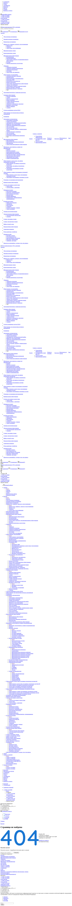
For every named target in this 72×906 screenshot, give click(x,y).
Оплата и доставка (10, 767)
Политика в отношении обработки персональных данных (14, 871)
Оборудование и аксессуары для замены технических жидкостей (24, 683)
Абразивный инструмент (18, 664)
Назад (7, 488)
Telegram (7, 815)
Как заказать (4, 864)
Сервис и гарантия (10, 757)
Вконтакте (7, 814)
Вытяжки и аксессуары (17, 585)
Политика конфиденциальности (8, 874)
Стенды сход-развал (5, 860)
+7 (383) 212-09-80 (5, 15)
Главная (8, 490)
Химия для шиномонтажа (18, 673)
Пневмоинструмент (13, 706)
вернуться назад (45, 841)
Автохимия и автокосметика (16, 597)
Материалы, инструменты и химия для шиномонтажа (22, 625)
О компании (3, 867)
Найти (2, 904)
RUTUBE (5, 818)
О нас (2, 869)
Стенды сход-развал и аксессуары (17, 700)
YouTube (7, 817)
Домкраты (11, 526)
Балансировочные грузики (18, 640)
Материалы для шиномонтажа (8, 861)
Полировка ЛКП (16, 544)
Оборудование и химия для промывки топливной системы (23, 691)
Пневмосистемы (13, 744)
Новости (3, 870)
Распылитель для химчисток (18, 557)
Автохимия (3, 862)
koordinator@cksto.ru (7, 811)
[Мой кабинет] (1, 460)
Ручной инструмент (14, 718)
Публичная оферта (5, 873)
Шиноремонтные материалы (19, 649)
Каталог (8, 499)
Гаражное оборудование (15, 572)
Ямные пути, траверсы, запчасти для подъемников (21, 506)
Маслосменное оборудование (16, 616)
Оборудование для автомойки (16, 537)
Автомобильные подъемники (8, 856)
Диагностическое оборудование (16, 730)
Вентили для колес (16, 630)
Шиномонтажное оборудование (16, 516)
